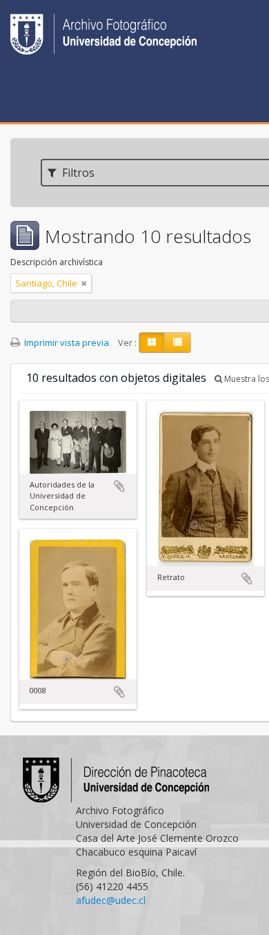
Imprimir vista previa (65, 342)
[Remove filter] (84, 283)
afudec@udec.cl (111, 900)
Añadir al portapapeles (119, 486)
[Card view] (152, 342)
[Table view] (177, 342)
